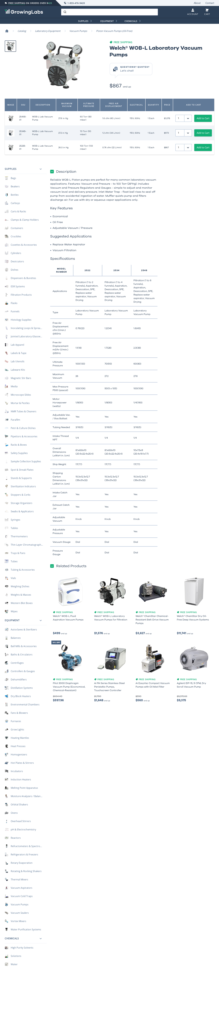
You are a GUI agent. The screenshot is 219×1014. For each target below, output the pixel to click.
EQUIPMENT (107, 21)
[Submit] (64, 12)
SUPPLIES (83, 21)
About (197, 3)
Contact (209, 3)
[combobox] (109, 12)
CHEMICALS (131, 21)
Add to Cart (203, 118)
